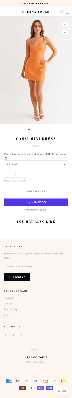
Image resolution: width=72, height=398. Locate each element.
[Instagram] (13, 335)
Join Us (7, 315)
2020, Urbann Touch (36, 362)
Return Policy (10, 309)
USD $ (34, 349)
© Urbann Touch (36, 357)
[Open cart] (67, 11)
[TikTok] (21, 335)
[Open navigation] (4, 11)
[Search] (61, 11)
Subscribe (17, 277)
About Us (8, 297)
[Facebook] (5, 335)
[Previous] (22, 129)
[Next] (49, 129)
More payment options (36, 209)
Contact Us (9, 303)
